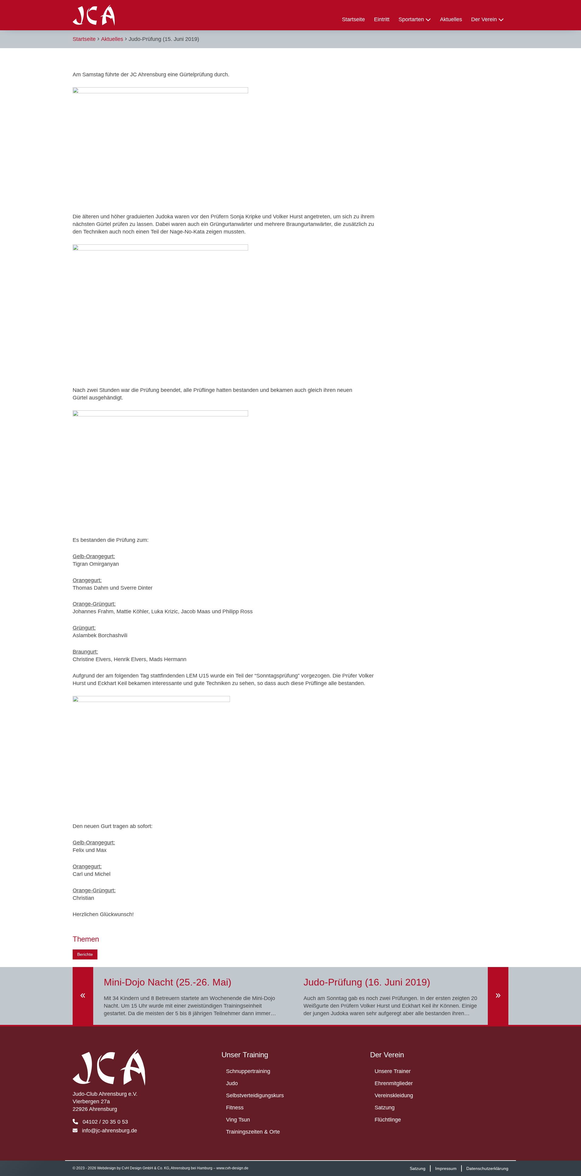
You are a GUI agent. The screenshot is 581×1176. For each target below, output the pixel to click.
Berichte (85, 954)
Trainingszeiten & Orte (253, 1132)
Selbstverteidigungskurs (255, 1095)
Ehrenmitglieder (394, 1083)
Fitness (235, 1108)
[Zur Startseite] (93, 15)
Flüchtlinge (388, 1120)
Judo (232, 1083)
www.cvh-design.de (232, 1168)
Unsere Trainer (393, 1071)
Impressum (446, 1168)
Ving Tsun (238, 1120)
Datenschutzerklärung (487, 1168)
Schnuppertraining (248, 1071)
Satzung (385, 1108)
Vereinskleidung (394, 1095)
